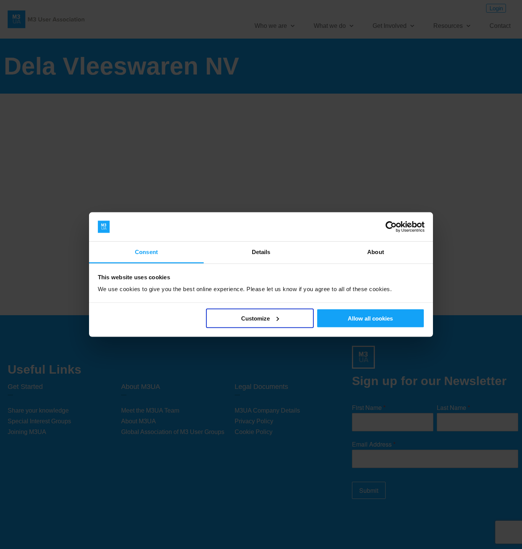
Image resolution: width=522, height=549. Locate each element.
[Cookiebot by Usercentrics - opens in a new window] (391, 227)
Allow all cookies (370, 318)
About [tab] (375, 252)
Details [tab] (261, 252)
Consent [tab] (146, 252)
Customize (255, 318)
